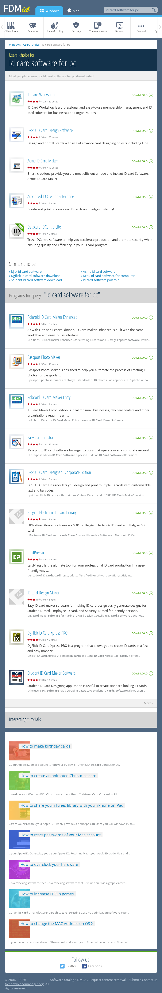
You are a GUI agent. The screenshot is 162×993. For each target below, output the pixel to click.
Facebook (95, 966)
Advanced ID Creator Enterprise (50, 196)
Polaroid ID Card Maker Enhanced (52, 317)
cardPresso (35, 552)
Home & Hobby (54, 31)
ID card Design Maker (43, 592)
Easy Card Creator (40, 437)
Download (139, 95)
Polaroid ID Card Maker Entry (48, 397)
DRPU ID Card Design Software (50, 130)
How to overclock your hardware (49, 864)
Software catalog (62, 980)
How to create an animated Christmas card (58, 775)
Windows (15, 44)
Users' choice (31, 44)
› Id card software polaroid (100, 280)
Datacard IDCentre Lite (44, 226)
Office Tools (11, 31)
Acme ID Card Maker (42, 160)
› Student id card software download (35, 280)
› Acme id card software (98, 271)
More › (148, 703)
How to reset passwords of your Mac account (60, 834)
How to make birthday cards (45, 746)
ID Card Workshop (41, 94)
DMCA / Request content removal (101, 980)
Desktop (119, 31)
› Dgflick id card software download (35, 276)
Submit (134, 980)
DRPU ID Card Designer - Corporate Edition (59, 472)
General (141, 31)
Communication (98, 31)
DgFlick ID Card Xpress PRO (47, 632)
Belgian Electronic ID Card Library (52, 512)
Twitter (71, 966)
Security (76, 31)
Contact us (149, 980)
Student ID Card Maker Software (51, 673)
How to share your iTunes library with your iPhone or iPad (71, 805)
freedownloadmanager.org (24, 984)
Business (32, 31)
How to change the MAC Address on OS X (56, 923)
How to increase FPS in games (47, 893)
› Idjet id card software (25, 271)
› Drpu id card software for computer (108, 276)
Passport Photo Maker (43, 357)
